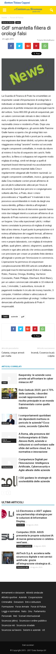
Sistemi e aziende (24, 546)
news (18, 22)
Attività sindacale (34, 592)
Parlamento (40, 611)
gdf (22, 316)
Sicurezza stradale (25, 625)
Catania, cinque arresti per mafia (13, 354)
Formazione (7, 467)
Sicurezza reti (22, 567)
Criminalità (7, 601)
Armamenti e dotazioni (13, 592)
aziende (14, 316)
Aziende (5, 397)
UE (43, 629)
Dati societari (28, 645)
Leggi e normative (11, 611)
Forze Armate (22, 606)
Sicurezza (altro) (10, 620)
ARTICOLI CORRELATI (12, 366)
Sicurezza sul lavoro (11, 629)
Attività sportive (9, 597)
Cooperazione (35, 597)
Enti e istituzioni (6, 441)
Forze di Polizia (8, 22)
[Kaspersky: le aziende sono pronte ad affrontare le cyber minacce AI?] (9, 378)
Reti (15, 615)
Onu (30, 611)
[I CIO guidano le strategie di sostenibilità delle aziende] (9, 481)
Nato (23, 611)
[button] (51, 10)
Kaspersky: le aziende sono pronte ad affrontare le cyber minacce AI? (36, 378)
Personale (7, 615)
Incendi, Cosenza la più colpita (42, 354)
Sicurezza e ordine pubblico (33, 620)
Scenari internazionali (29, 615)
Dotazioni (18, 601)
